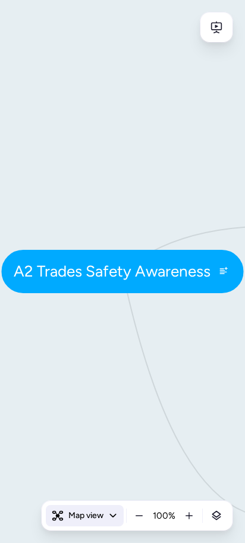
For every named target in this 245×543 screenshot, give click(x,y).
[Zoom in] (189, 515)
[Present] (216, 27)
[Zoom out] (139, 515)
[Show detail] (216, 515)
